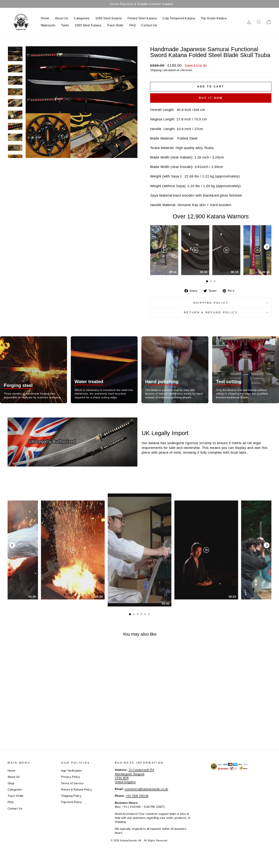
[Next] (267, 247)
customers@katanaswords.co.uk (146, 789)
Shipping (156, 70)
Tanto (65, 25)
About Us (61, 18)
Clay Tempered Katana (178, 18)
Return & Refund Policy (211, 312)
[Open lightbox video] (164, 250)
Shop (11, 783)
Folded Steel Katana (142, 18)
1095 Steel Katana (108, 18)
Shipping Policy (211, 302)
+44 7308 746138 (137, 795)
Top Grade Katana (214, 18)
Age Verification (71, 770)
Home (45, 18)
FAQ (132, 25)
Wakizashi (48, 25)
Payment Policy (71, 802)
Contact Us (149, 25)
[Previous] (12, 545)
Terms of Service (72, 783)
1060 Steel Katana (88, 25)
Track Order (115, 25)
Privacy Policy (70, 776)
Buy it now (211, 97)
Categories (82, 18)
